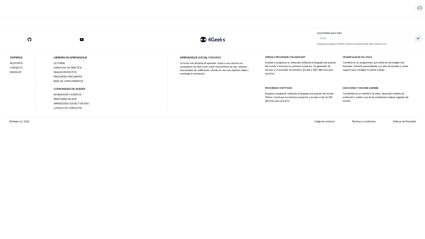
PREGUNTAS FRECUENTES (68, 77)
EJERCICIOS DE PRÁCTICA (68, 68)
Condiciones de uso (380, 44)
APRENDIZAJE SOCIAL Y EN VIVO (71, 104)
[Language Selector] (407, 8)
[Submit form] (418, 38)
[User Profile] (419, 8)
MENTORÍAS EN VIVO (65, 99)
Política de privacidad (354, 44)
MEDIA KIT (16, 72)
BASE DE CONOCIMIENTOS (68, 81)
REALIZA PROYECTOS (65, 72)
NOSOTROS (16, 63)
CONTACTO (16, 68)
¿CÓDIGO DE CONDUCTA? (68, 108)
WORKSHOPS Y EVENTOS (68, 95)
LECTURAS (59, 63)
